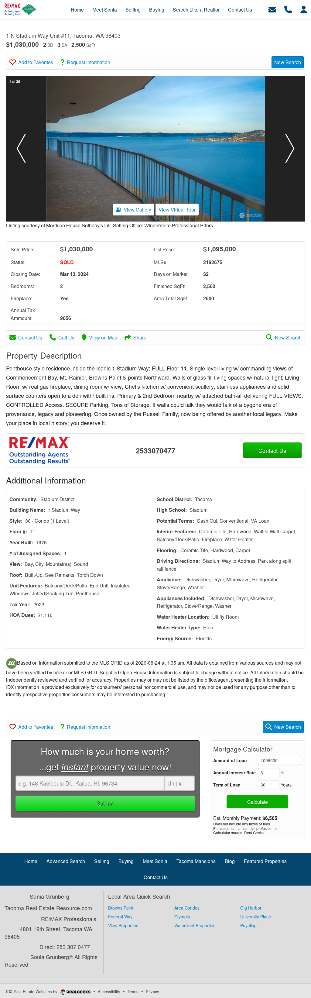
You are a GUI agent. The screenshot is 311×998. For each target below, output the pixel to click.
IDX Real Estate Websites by (32, 991)
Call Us (66, 337)
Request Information (88, 62)
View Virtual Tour (177, 209)
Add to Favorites (35, 62)
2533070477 (155, 450)
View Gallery (137, 209)
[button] (21, 149)
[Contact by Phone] (288, 8)
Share (139, 337)
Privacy (152, 991)
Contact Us (30, 337)
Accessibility (109, 991)
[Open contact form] (272, 8)
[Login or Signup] (303, 8)
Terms (133, 991)
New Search (287, 62)
